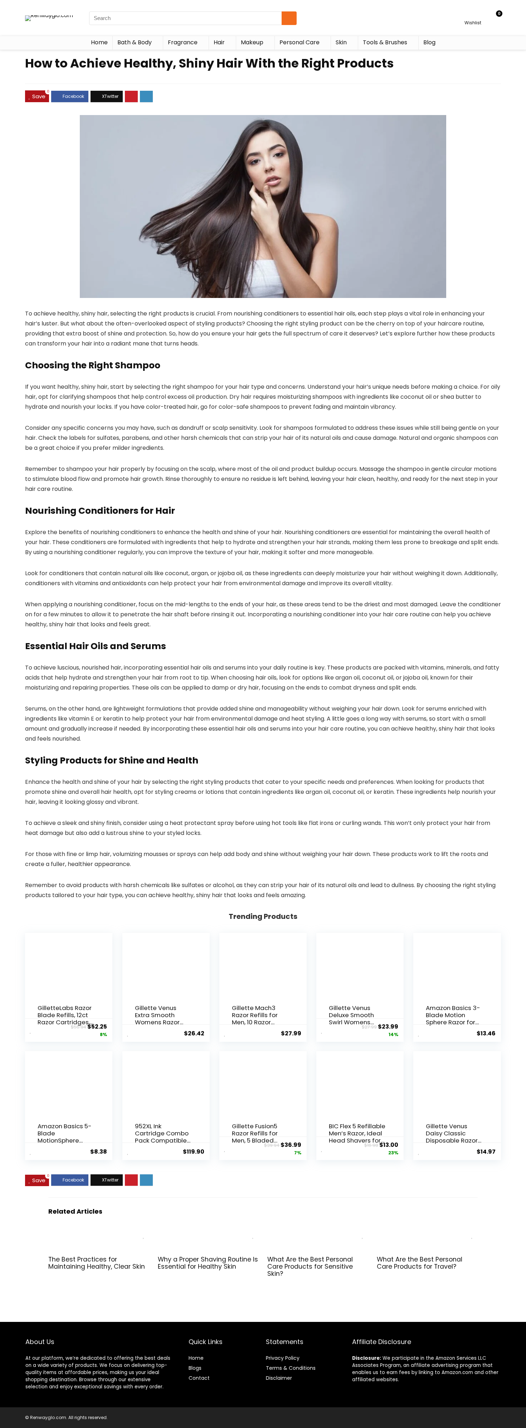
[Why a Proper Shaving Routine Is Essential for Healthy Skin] (208, 1233)
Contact (199, 1378)
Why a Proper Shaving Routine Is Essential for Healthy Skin (208, 1263)
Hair (219, 42)
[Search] (289, 18)
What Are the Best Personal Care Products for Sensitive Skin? (310, 1266)
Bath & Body (134, 42)
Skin (341, 42)
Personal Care (299, 42)
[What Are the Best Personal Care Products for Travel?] (427, 1233)
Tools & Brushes (385, 42)
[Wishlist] (472, 15)
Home (99, 42)
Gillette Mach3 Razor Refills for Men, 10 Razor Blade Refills (255, 1019)
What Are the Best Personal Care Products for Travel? (419, 1263)
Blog (429, 42)
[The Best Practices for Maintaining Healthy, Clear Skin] (98, 1233)
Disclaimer (279, 1378)
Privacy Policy (282, 1358)
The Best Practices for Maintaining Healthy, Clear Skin (96, 1263)
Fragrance (183, 42)
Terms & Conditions (291, 1368)
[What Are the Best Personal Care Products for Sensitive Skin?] (317, 1233)
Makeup (252, 42)
